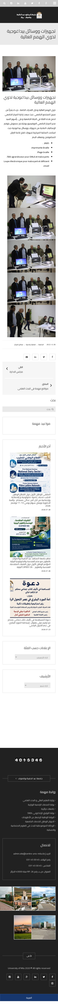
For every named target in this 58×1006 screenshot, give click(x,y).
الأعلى (29, 956)
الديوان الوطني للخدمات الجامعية (39, 821)
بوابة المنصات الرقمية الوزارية (41, 804)
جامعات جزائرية (47, 809)
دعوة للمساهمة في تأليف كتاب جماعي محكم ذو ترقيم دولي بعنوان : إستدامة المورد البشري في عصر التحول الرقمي (29, 623)
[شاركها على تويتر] (44, 357)
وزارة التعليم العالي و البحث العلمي (38, 800)
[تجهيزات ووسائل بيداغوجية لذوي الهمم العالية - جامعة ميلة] (29, 15)
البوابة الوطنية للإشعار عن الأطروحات (38, 817)
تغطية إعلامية (31, 344)
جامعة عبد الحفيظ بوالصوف (30, 778)
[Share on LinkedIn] (35, 357)
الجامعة (41, 344)
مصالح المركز (18, 344)
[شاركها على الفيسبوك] (52, 357)
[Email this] (27, 357)
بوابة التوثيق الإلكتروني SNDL (40, 813)
